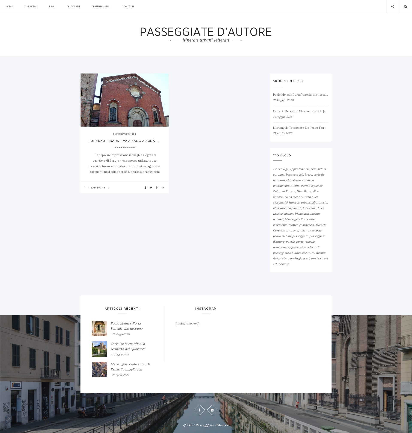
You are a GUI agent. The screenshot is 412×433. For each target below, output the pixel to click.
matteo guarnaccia (301, 225)
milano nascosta (311, 230)
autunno (278, 174)
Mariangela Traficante (300, 219)
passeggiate (300, 236)
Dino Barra (304, 191)
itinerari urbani (299, 202)
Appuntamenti (101, 6)
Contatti (128, 6)
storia (315, 258)
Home (9, 6)
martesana (280, 225)
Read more (97, 187)
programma (281, 247)
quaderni (296, 247)
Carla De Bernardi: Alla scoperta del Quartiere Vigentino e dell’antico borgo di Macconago (300, 111)
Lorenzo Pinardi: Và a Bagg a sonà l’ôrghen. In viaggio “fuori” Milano (125, 140)
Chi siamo (31, 6)
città (296, 186)
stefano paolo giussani (294, 258)
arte (313, 169)
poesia (290, 241)
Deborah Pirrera (284, 191)
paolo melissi (282, 236)
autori (321, 169)
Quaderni (73, 6)
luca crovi (309, 208)
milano (293, 230)
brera (308, 174)
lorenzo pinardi (290, 208)
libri (276, 208)
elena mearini (294, 197)
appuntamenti (299, 169)
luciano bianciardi (296, 214)
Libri (52, 6)
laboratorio (319, 202)
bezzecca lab (294, 174)
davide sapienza (312, 186)
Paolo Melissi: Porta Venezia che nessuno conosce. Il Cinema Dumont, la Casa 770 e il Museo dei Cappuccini (300, 94)
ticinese (283, 264)
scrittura (308, 253)
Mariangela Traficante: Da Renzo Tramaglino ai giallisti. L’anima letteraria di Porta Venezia (300, 128)
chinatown (293, 180)
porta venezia (305, 241)
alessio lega (280, 169)
